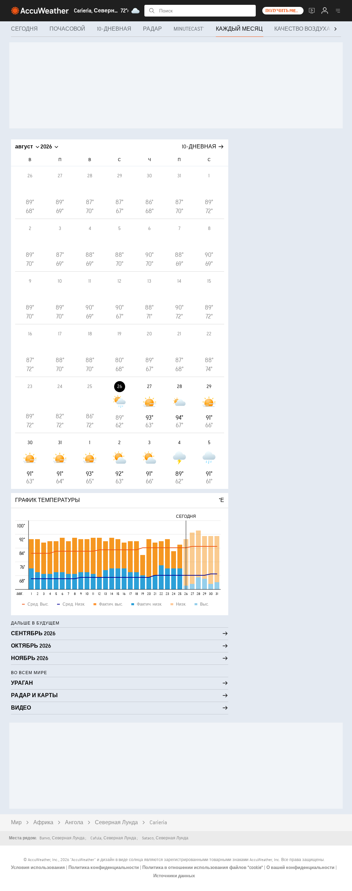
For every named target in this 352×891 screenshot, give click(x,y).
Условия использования (38, 867)
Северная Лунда (116, 822)
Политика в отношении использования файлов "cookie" (203, 867)
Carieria (158, 822)
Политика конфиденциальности (104, 867)
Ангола (74, 822)
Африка (43, 822)
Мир (16, 822)
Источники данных (174, 876)
